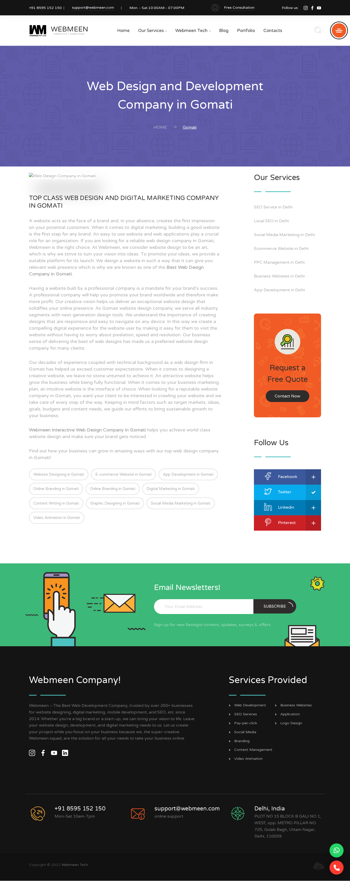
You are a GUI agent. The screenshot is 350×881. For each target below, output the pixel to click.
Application (290, 714)
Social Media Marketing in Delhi (284, 234)
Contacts (272, 30)
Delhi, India (269, 808)
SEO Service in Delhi (273, 207)
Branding (242, 741)
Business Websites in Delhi (279, 276)
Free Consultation (239, 7)
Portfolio (246, 30)
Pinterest (287, 522)
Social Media (245, 732)
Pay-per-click (245, 723)
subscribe (275, 606)
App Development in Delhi (279, 290)
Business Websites (296, 705)
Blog (224, 30)
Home (123, 30)
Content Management (253, 750)
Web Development (250, 705)
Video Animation (248, 759)
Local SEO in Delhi (271, 221)
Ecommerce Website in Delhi (281, 248)
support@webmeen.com (93, 7)
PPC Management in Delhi (279, 262)
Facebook (287, 476)
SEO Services (245, 714)
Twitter (284, 492)
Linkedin (286, 507)
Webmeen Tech (193, 30)
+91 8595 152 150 (80, 808)
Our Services (152, 30)
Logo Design (291, 723)
